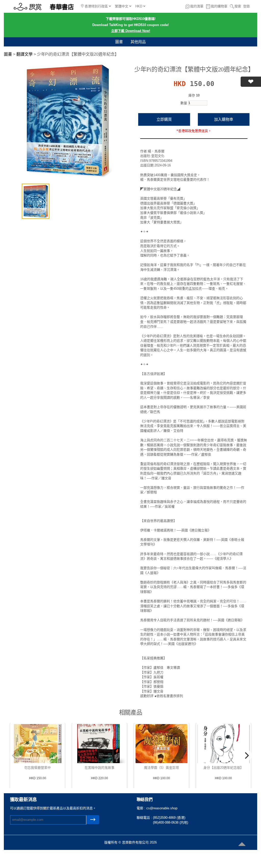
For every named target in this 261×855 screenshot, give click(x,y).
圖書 (119, 42)
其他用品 (138, 42)
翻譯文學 (24, 54)
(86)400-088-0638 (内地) (170, 822)
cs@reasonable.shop (161, 808)
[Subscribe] (92, 819)
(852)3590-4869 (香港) (169, 818)
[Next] (246, 755)
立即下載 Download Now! (130, 31)
